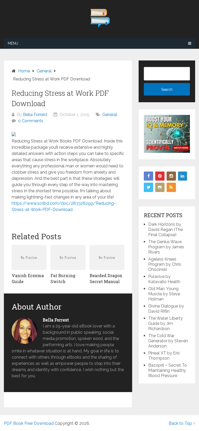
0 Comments (30, 120)
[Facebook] (148, 176)
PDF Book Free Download (29, 423)
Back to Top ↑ (182, 423)
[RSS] (171, 187)
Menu (13, 43)
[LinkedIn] (182, 176)
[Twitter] (148, 187)
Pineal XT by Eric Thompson (164, 356)
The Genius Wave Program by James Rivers (166, 247)
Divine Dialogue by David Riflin (166, 309)
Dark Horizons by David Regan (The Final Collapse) (165, 229)
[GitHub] (160, 187)
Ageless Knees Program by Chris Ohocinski (164, 264)
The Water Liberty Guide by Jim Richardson (165, 323)
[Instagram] (171, 176)
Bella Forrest (35, 114)
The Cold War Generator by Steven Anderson (168, 340)
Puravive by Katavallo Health (164, 279)
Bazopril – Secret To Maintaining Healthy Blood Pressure (167, 370)
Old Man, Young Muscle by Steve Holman (164, 294)
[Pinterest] (160, 176)
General (109, 114)
